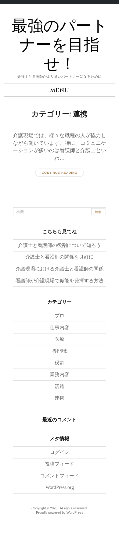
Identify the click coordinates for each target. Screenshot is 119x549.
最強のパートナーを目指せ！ (60, 45)
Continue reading (60, 172)
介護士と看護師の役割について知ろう (59, 245)
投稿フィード (59, 463)
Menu (59, 90)
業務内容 (59, 374)
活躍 (59, 386)
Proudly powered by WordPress (59, 512)
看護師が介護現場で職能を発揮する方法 (59, 280)
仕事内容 (59, 327)
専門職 (59, 351)
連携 (59, 398)
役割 (59, 362)
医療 (59, 339)
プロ (59, 315)
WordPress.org (59, 487)
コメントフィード (59, 475)
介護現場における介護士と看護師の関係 (59, 268)
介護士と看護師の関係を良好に (59, 256)
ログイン (59, 452)
